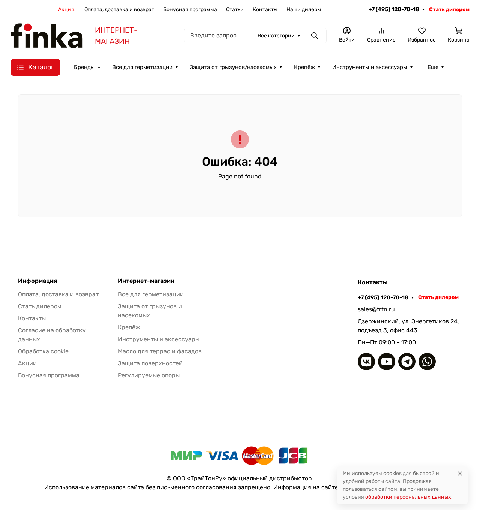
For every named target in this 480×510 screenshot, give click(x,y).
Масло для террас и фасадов (160, 351)
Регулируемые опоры (149, 375)
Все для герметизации (142, 67)
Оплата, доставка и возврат (119, 9)
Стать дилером (449, 9)
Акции (27, 363)
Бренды (84, 67)
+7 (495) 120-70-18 (394, 9)
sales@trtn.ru (376, 309)
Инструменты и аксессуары (369, 67)
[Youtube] (386, 361)
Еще (433, 67)
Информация (37, 281)
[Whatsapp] (427, 361)
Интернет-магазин (146, 281)
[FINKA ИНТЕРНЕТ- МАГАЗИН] (46, 35)
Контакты (265, 9)
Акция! (66, 9)
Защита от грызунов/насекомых (233, 67)
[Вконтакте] (366, 361)
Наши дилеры (303, 9)
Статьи (235, 9)
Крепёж (304, 67)
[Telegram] (407, 361)
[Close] (460, 473)
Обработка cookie (43, 351)
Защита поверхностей (150, 363)
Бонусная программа (190, 9)
